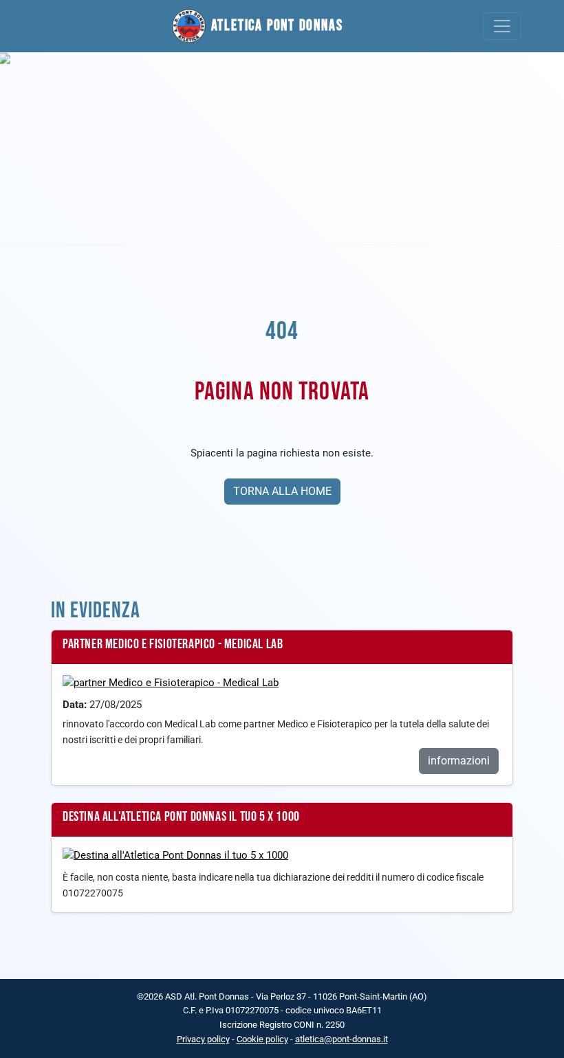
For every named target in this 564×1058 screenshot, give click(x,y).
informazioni (459, 760)
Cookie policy (262, 1039)
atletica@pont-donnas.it (341, 1039)
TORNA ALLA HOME (282, 491)
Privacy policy (203, 1039)
